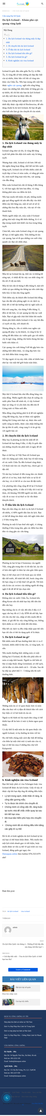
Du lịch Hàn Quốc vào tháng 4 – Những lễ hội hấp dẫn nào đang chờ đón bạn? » (23, 945)
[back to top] (41, 1111)
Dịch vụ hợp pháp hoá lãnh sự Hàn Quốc (17, 1031)
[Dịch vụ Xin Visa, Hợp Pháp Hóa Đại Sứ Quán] (22, 3)
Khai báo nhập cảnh (9, 994)
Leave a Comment (23, 970)
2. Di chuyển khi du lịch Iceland (20, 46)
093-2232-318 (15, 1058)
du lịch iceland (12, 911)
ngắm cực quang (14, 85)
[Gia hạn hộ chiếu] (8, 1002)
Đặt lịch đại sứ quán (23, 987)
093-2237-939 (15, 1073)
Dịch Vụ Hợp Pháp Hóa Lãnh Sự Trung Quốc (19, 1026)
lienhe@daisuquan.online (17, 1061)
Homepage (6, 11)
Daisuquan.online (9, 854)
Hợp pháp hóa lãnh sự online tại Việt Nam (18, 1022)
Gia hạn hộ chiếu (22, 1001)
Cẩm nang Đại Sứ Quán (20, 11)
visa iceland (25, 911)
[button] (23, 127)
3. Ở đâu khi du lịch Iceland (18, 49)
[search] (42, 3)
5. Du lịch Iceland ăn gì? (16, 57)
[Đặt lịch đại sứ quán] (8, 988)
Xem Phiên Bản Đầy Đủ (32, 1104)
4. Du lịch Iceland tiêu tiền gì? (19, 53)
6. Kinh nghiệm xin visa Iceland (20, 60)
